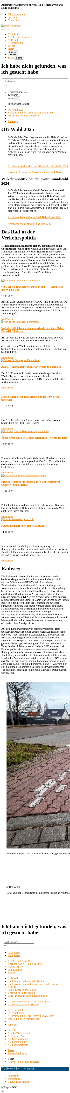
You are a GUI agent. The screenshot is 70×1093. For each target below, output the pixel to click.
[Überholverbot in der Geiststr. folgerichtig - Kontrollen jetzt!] (35, 431)
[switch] (25, 92)
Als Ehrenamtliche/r (18, 1039)
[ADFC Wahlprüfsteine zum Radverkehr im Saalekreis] (35, 360)
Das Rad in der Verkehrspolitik (24, 115)
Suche (11, 57)
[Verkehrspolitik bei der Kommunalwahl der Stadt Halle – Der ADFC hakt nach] (35, 321)
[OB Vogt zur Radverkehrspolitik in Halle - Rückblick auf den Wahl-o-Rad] (35, 280)
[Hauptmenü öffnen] (9, 29)
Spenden (12, 17)
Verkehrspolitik (15, 42)
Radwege (13, 121)
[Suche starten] (5, 85)
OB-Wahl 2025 (16, 109)
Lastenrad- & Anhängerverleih (23, 1004)
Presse (11, 48)
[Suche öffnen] (6, 29)
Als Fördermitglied (17, 1041)
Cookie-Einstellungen (19, 1081)
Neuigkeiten (14, 34)
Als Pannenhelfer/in (18, 1044)
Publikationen (15, 969)
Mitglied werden (16, 14)
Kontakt (12, 972)
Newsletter (13, 20)
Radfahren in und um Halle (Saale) (26, 981)
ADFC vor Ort (15, 966)
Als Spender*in (16, 1036)
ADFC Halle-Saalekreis (20, 37)
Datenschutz (14, 1078)
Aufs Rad (13, 40)
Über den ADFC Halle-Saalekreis (25, 963)
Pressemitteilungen (17, 1053)
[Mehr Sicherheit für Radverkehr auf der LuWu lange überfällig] (35, 390)
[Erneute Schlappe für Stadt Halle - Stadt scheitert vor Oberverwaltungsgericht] (35, 475)
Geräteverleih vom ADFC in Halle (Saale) (29, 1001)
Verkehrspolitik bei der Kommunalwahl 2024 (31, 112)
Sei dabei (12, 45)
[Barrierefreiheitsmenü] (2, 29)
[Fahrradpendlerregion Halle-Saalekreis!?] (35, 519)
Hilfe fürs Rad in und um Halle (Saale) (28, 995)
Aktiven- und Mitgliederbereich (24, 1061)
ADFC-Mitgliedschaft (19, 1033)
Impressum (13, 1075)
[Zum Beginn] (2, 1091)
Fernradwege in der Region (22, 989)
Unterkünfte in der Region (21, 992)
